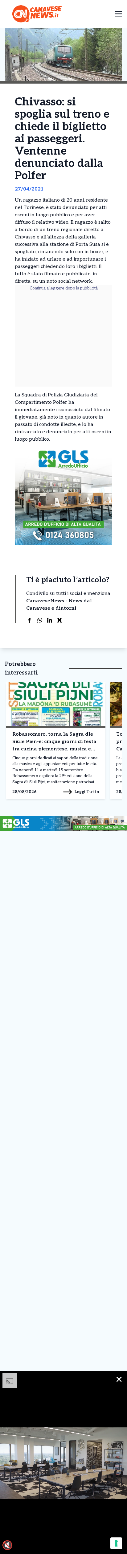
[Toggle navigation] (118, 14)
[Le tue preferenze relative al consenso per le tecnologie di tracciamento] (116, 1543)
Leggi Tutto (86, 791)
